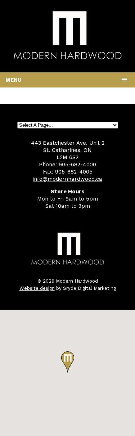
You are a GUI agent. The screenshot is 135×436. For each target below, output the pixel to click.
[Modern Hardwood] (68, 58)
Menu (13, 80)
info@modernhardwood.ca (67, 179)
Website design (37, 288)
